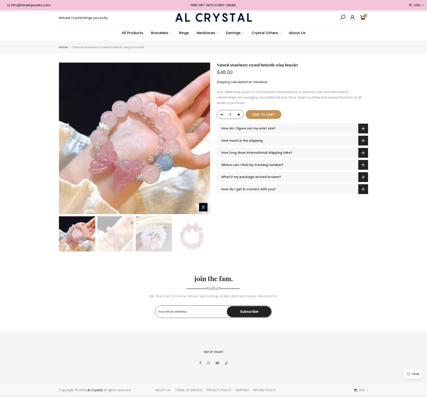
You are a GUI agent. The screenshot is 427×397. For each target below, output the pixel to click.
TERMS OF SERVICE (188, 390)
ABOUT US (162, 390)
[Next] (202, 138)
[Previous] (67, 138)
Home (63, 47)
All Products (132, 32)
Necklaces (206, 32)
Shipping (223, 82)
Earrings (233, 32)
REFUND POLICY (264, 390)
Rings (184, 32)
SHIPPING (242, 390)
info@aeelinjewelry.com (31, 5)
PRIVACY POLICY (219, 390)
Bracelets (159, 32)
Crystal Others (265, 32)
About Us (297, 32)
